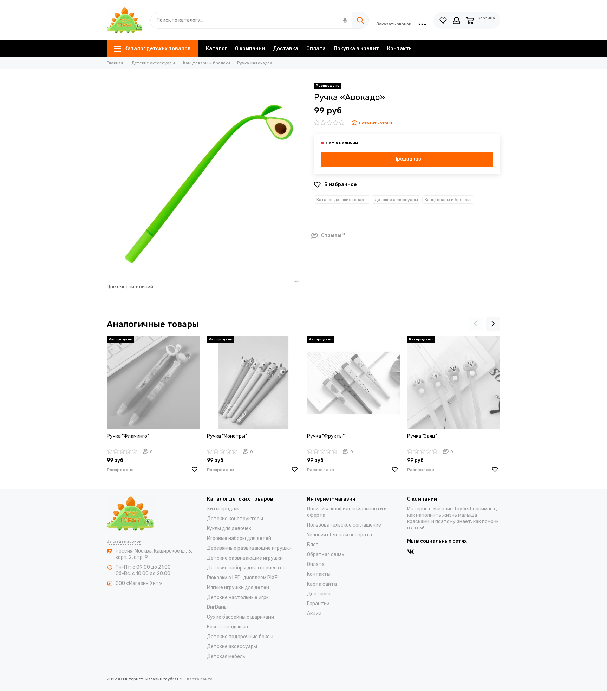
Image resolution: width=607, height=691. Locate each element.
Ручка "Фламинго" (128, 436)
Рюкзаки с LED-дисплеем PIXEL (243, 578)
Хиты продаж (223, 509)
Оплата (316, 49)
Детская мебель (226, 656)
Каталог (216, 49)
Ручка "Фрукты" (326, 436)
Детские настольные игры (238, 597)
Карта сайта (322, 584)
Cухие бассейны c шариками (240, 617)
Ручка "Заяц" (422, 436)
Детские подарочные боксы (240, 637)
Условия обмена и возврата (339, 535)
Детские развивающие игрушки (245, 558)
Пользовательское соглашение (344, 525)
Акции (314, 614)
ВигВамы (217, 607)
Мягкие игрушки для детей (238, 588)
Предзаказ (407, 159)
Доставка (285, 49)
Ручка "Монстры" (227, 436)
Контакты (400, 49)
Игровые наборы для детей (239, 538)
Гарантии (318, 604)
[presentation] (476, 324)
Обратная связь (325, 555)
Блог (312, 545)
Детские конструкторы (235, 519)
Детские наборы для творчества (246, 568)
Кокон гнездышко (227, 627)
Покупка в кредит (356, 49)
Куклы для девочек (229, 529)
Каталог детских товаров (157, 49)
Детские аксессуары (396, 199)
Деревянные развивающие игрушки (249, 548)
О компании (250, 49)
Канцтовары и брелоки (448, 199)
